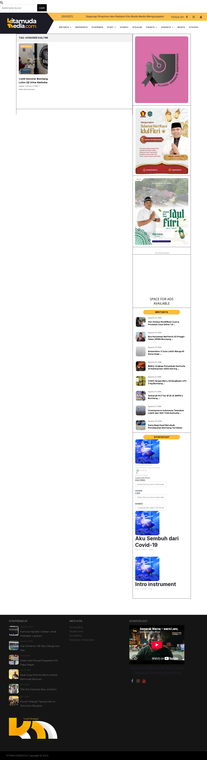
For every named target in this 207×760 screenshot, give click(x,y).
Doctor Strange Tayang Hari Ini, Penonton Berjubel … (38, 703)
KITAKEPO (124, 27)
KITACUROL (193, 27)
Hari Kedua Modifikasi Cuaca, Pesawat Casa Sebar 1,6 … (164, 323)
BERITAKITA (64, 27)
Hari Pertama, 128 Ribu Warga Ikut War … (40, 648)
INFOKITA (181, 27)
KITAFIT (110, 27)
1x (137, 473)
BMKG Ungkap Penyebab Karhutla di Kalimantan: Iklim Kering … (166, 367)
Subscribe (139, 478)
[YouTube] (144, 681)
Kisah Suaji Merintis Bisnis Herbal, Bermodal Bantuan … (38, 677)
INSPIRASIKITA (81, 27)
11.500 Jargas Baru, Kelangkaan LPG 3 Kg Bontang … (167, 382)
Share (147, 478)
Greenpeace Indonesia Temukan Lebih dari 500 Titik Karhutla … (166, 411)
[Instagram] (138, 681)
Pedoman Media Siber (81, 639)
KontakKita (75, 635)
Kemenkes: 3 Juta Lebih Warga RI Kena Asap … (166, 352)
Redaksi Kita (76, 631)
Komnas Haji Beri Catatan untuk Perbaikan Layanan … (38, 633)
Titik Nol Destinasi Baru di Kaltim (38, 689)
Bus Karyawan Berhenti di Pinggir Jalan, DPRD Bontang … (166, 337)
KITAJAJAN (137, 27)
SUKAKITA (150, 27)
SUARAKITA (166, 27)
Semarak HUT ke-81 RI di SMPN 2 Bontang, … (165, 396)
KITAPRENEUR (97, 27)
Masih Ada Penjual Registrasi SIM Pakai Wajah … (39, 662)
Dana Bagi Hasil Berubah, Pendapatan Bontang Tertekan (165, 426)
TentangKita (76, 627)
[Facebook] (132, 681)
